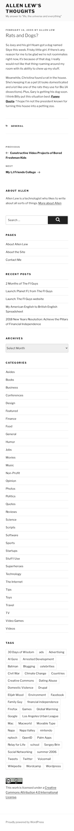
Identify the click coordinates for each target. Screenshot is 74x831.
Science (11, 519)
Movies (11, 457)
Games (27, 709)
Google (12, 716)
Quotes (11, 504)
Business (12, 387)
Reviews (11, 512)
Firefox (12, 709)
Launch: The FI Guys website (25, 299)
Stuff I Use (13, 558)
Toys (9, 597)
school (34, 744)
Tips (9, 589)
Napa (11, 730)
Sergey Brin (52, 744)
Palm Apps (44, 737)
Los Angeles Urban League (40, 716)
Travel (10, 605)
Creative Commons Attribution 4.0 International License (32, 792)
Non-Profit (13, 473)
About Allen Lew (17, 244)
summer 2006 (47, 752)
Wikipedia (14, 766)
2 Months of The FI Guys (22, 283)
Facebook (57, 695)
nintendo (46, 730)
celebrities (47, 666)
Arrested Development (38, 659)
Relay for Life (16, 744)
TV (8, 613)
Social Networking (20, 752)
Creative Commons (21, 680)
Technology (13, 574)
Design (10, 403)
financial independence (42, 702)
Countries (58, 673)
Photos (10, 488)
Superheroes (14, 566)
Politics (11, 496)
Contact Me (13, 260)
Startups (11, 551)
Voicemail (44, 759)
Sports (10, 543)
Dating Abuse (48, 680)
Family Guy (15, 702)
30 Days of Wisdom (21, 652)
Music (10, 465)
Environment (37, 695)
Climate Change (35, 673)
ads (41, 652)
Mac (10, 723)
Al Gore (13, 659)
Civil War (14, 673)
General (17, 126)
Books (10, 379)
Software (12, 535)
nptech (12, 737)
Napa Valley (27, 730)
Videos (10, 628)
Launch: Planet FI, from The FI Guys (29, 291)
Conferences (14, 395)
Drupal (42, 687)
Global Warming (47, 709)
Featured (12, 411)
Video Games (15, 620)
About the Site (15, 252)
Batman (13, 666)
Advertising (56, 652)
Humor (10, 442)
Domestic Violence (20, 687)
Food (9, 426)
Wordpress (53, 766)
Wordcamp (33, 766)
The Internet (14, 582)
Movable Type (46, 723)
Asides (10, 372)
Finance (11, 418)
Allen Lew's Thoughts (24, 8)
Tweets (13, 759)
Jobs (9, 449)
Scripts (10, 527)
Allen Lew (47, 30)
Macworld (25, 723)
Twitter (28, 759)
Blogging (29, 666)
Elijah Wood (16, 695)
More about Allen (49, 203)
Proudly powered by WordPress (25, 822)
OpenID (27, 737)
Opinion (11, 481)
